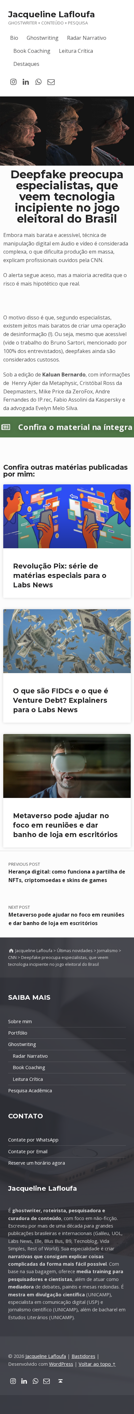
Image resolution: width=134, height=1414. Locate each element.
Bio (14, 37)
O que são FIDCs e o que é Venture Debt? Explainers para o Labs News (60, 700)
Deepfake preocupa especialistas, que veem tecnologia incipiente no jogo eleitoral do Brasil (67, 197)
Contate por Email (27, 1151)
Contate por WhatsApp (33, 1140)
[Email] (51, 82)
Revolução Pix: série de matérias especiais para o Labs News (59, 575)
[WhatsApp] (39, 82)
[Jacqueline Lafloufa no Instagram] (13, 82)
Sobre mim (20, 1021)
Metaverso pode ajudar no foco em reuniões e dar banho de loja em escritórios (65, 825)
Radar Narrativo (86, 37)
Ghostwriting (43, 37)
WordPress (61, 1364)
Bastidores (83, 1356)
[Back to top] (60, 1381)
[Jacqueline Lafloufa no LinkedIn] (26, 82)
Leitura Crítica (76, 50)
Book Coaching (31, 50)
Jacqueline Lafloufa (51, 14)
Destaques (26, 63)
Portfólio (17, 1033)
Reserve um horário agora (36, 1163)
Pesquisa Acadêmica (30, 1090)
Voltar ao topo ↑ (97, 1364)
